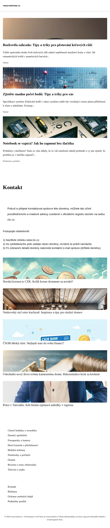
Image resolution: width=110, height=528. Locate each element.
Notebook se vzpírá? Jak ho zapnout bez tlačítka (38, 143)
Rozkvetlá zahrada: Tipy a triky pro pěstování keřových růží (47, 45)
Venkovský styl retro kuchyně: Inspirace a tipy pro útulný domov (42, 312)
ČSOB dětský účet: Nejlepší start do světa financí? (33, 343)
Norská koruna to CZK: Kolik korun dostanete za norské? (38, 281)
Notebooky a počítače (11, 161)
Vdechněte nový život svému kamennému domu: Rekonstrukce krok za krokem (51, 374)
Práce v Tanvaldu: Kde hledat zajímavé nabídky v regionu (38, 405)
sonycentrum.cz (11, 5)
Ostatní (5, 63)
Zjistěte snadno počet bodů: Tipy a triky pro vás (38, 94)
